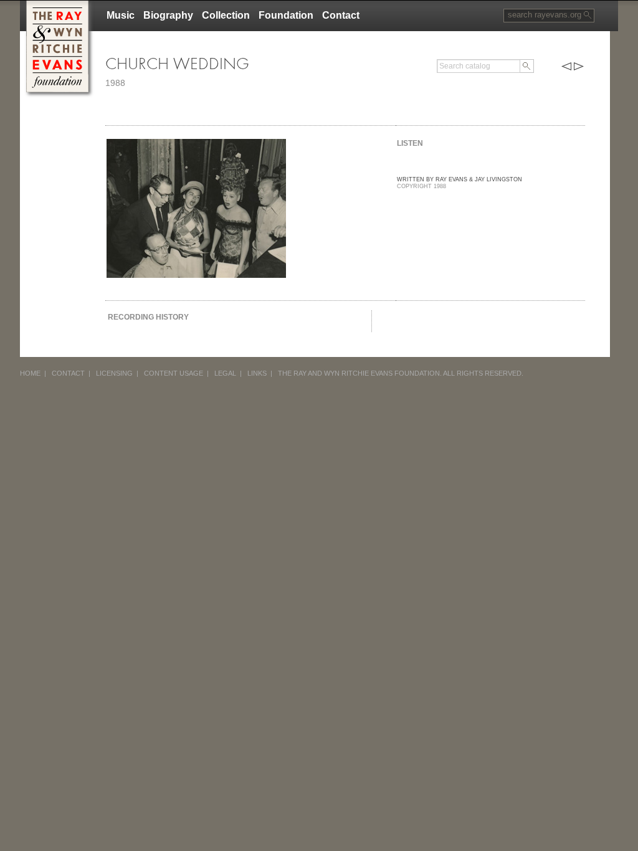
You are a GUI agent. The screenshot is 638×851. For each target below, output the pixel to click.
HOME (30, 373)
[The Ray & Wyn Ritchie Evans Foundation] (57, 5)
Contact (340, 15)
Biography (168, 15)
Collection (226, 15)
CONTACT (68, 373)
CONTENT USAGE (173, 373)
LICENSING (114, 373)
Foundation (286, 15)
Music (121, 15)
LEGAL (225, 373)
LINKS (257, 373)
